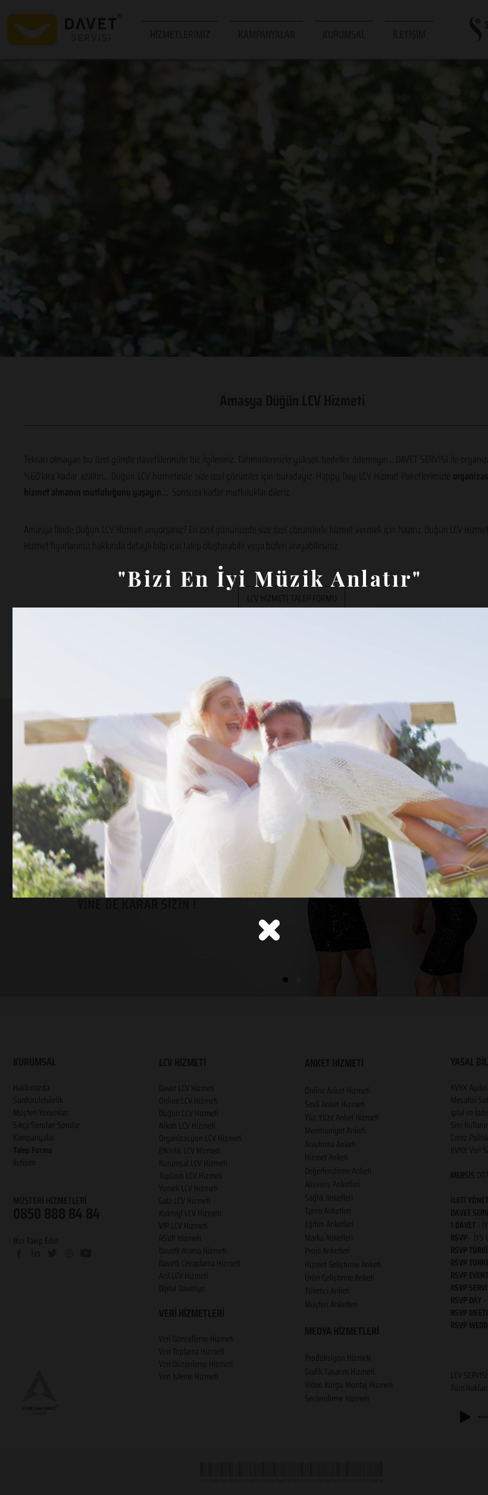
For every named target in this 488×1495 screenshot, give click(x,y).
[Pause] (28, 881)
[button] (269, 930)
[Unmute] (48, 881)
